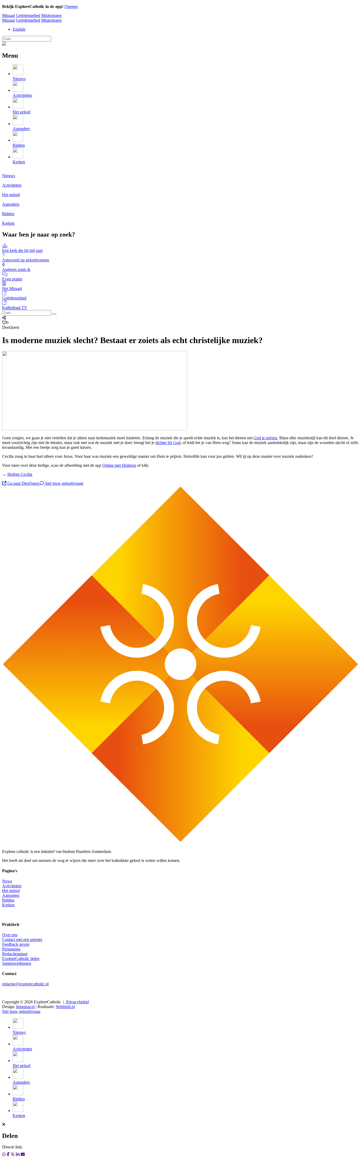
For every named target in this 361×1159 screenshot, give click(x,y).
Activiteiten (11, 886)
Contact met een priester (22, 939)
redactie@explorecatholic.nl (25, 984)
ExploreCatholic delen (20, 958)
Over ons (9, 934)
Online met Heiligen (119, 465)
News (7, 881)
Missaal (8, 15)
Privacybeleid (77, 1002)
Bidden (8, 900)
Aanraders (10, 895)
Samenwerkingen (16, 963)
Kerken (8, 905)
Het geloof (11, 890)
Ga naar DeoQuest (23, 483)
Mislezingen (51, 15)
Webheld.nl (65, 1006)
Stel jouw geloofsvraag (63, 483)
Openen (71, 6)
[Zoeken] (54, 314)
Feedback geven (15, 944)
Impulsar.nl (25, 1006)
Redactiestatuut (14, 954)
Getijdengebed (28, 15)
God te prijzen (265, 438)
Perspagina (11, 949)
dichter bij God (168, 442)
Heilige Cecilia (19, 474)
